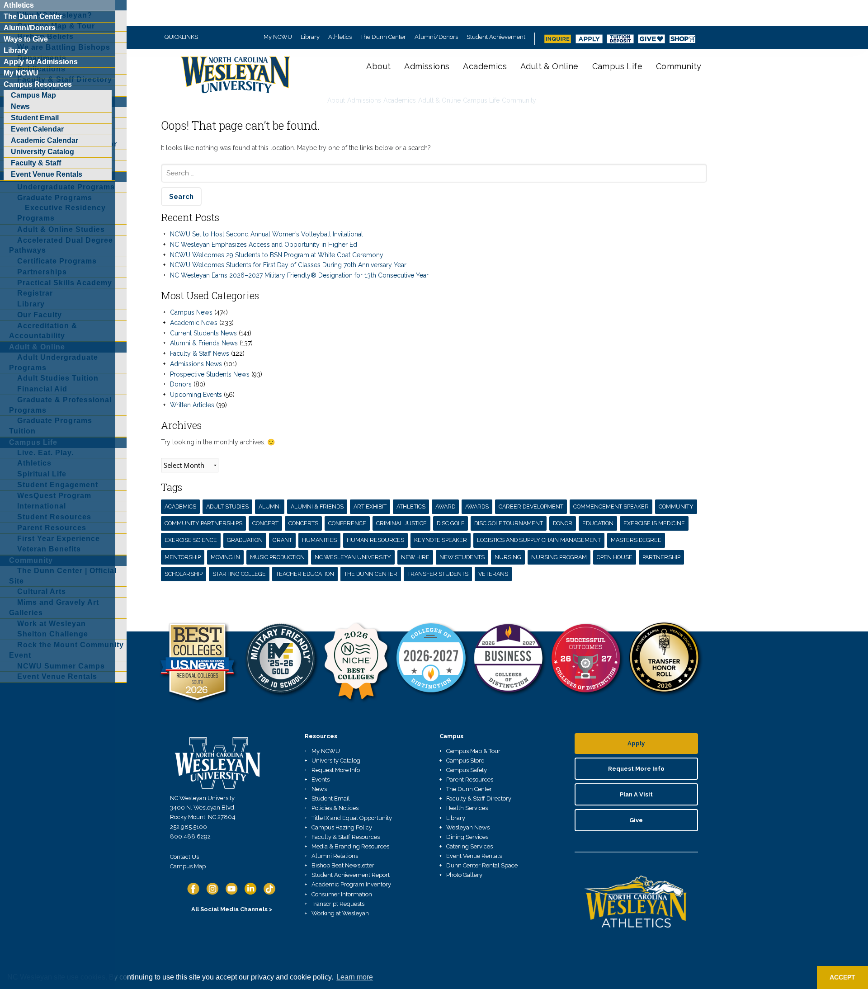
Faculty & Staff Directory (478, 798)
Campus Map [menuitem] (33, 95)
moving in (225, 557)
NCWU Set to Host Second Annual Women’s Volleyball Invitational (266, 234)
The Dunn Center (383, 37)
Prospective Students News (210, 374)
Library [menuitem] (16, 50)
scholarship (184, 573)
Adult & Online (549, 66)
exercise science (191, 540)
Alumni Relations (334, 855)
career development (531, 506)
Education (597, 523)
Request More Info (335, 770)
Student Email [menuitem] (35, 118)
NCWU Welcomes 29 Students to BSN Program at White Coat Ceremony (276, 255)
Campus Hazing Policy (341, 827)
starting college (239, 573)
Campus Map (188, 866)
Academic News (193, 322)
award (445, 506)
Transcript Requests (337, 903)
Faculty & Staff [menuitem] (36, 163)
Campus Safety (466, 770)
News (319, 789)
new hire (415, 557)
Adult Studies (227, 506)
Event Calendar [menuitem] (37, 129)
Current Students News (203, 333)
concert (265, 523)
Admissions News (196, 363)
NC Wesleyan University (353, 557)
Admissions (426, 66)
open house (614, 557)
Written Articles (192, 405)
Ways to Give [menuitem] (26, 39)
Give (636, 820)
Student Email (330, 798)
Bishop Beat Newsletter (342, 865)
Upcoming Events (196, 394)
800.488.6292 (190, 836)
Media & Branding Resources (350, 846)
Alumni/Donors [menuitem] (30, 28)
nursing (508, 557)
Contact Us (184, 856)
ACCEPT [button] (842, 977)
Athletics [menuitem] (19, 5)
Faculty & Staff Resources (345, 837)
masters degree (636, 540)
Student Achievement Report (350, 874)
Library (310, 37)
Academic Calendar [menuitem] (44, 140)
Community (679, 66)
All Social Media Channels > (231, 909)
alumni (270, 506)
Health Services (467, 808)
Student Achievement (496, 37)
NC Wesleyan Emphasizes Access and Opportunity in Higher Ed (263, 244)
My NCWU (278, 37)
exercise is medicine (654, 523)
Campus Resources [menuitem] (38, 84)
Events (320, 779)
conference (347, 523)
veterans (493, 573)
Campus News (191, 312)
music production (277, 557)
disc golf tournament (508, 523)
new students (462, 557)
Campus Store (465, 760)
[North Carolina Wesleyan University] (236, 81)
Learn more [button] (354, 977)
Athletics (340, 37)
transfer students (437, 573)
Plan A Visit (636, 794)
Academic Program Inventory (351, 884)
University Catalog (335, 760)
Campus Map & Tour (473, 751)
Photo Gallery (464, 874)
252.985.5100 (188, 827)
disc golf (450, 523)
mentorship (183, 557)
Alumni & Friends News (204, 343)
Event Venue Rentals (474, 855)
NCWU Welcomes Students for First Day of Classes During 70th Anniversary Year (288, 264)
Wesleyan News (468, 827)
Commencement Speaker (611, 506)
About (378, 66)
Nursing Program (559, 557)
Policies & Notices (335, 808)
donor (562, 523)
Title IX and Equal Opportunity (351, 818)
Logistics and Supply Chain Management (539, 540)
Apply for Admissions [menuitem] (41, 62)
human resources (375, 540)
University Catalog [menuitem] (42, 151)
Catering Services (469, 846)
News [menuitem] (20, 106)
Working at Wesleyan (340, 913)
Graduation (245, 540)
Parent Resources (469, 779)
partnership (661, 557)
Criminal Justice (401, 523)
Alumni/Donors (436, 37)
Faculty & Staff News (199, 353)
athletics (410, 506)
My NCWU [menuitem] (21, 73)
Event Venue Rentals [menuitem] (46, 174)
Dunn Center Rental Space (482, 865)
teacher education (305, 573)
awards (477, 506)
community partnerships (203, 523)
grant (282, 540)
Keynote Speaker (440, 540)
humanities (319, 540)
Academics (485, 66)
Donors (181, 384)
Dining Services (467, 837)
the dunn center (370, 573)
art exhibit (370, 506)
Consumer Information (341, 894)
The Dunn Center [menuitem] (33, 16)
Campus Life (617, 66)
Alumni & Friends (317, 506)
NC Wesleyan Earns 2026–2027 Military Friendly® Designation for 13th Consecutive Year (299, 275)
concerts (303, 523)
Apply (636, 743)
